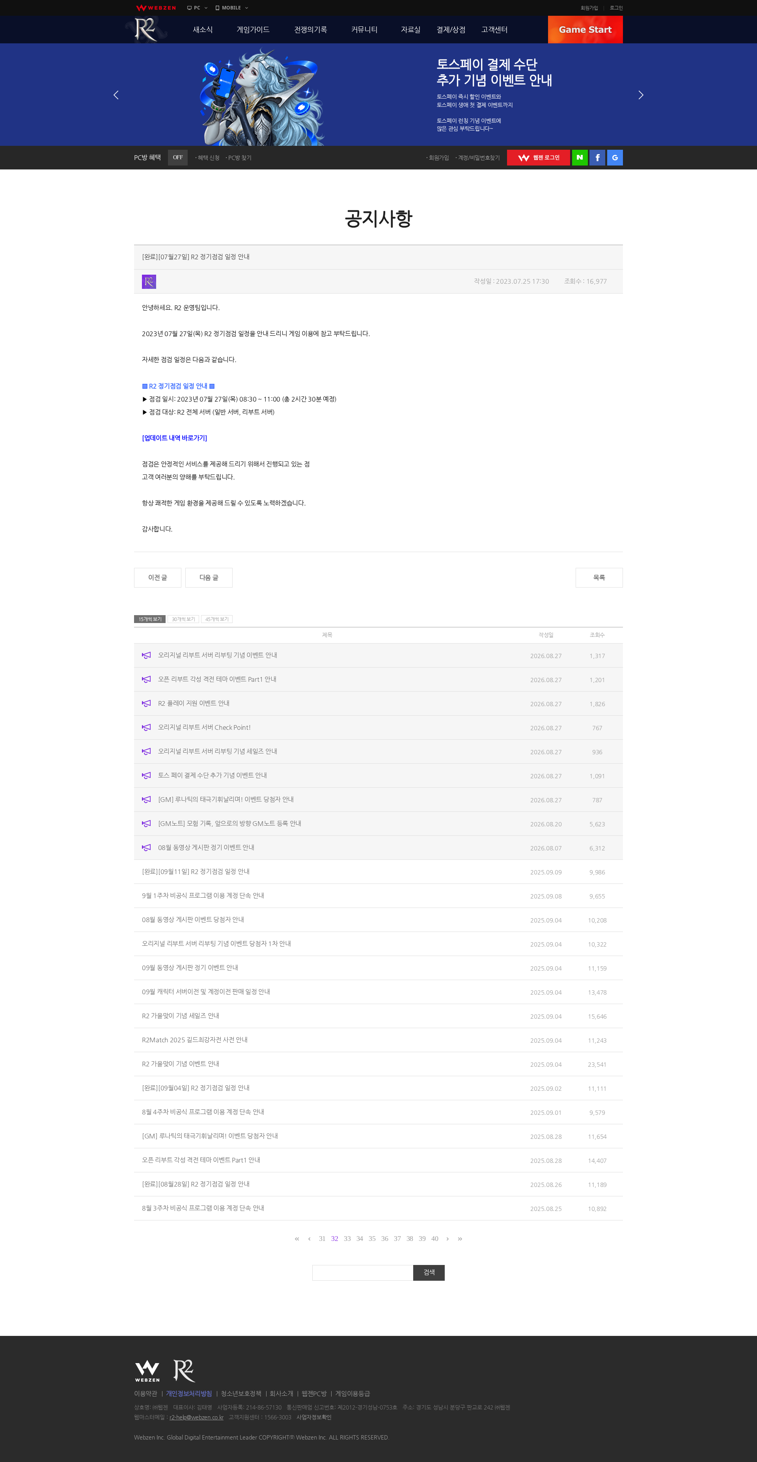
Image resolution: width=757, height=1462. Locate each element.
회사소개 (281, 1393)
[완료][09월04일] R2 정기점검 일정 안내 (195, 1088)
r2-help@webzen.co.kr (197, 1417)
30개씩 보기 (183, 619)
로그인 (616, 8)
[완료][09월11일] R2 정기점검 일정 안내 (195, 871)
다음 (641, 95)
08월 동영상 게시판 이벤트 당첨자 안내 (193, 919)
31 (322, 1239)
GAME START (585, 29)
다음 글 (209, 577)
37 (397, 1239)
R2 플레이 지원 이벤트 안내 (193, 703)
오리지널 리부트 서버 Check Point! (204, 727)
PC (197, 7)
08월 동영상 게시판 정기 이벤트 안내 (206, 847)
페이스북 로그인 (597, 158)
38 (409, 1239)
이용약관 (145, 1393)
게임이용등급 (352, 1393)
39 (422, 1239)
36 (384, 1239)
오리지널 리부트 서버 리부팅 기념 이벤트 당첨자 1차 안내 (216, 943)
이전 (116, 95)
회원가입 (589, 8)
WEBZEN (147, 1371)
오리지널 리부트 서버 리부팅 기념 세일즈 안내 (217, 751)
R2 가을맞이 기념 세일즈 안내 (180, 1015)
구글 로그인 (615, 158)
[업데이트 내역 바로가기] (174, 438)
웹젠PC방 (314, 1393)
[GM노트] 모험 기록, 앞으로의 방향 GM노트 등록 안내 (229, 823)
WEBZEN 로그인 (538, 158)
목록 (599, 577)
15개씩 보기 (150, 619)
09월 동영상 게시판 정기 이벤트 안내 (190, 967)
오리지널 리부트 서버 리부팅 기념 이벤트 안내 (217, 655)
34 (359, 1239)
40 (434, 1239)
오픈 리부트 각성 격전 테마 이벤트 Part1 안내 (217, 679)
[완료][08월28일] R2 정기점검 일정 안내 (195, 1184)
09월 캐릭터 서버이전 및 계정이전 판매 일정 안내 (206, 991)
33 (347, 1239)
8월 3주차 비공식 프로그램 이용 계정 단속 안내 (203, 1208)
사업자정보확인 (314, 1417)
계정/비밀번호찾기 (479, 157)
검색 (429, 1272)
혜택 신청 (209, 157)
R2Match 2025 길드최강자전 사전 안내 (195, 1039)
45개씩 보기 (217, 619)
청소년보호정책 (241, 1393)
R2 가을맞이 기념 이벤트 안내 (180, 1064)
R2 (146, 29)
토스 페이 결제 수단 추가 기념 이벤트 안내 (212, 775)
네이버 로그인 (580, 158)
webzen (155, 8)
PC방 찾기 (239, 157)
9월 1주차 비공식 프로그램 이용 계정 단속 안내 (203, 895)
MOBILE (231, 7)
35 (372, 1239)
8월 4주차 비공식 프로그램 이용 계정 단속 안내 (203, 1112)
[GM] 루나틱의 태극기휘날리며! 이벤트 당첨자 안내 (226, 799)
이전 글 (157, 577)
